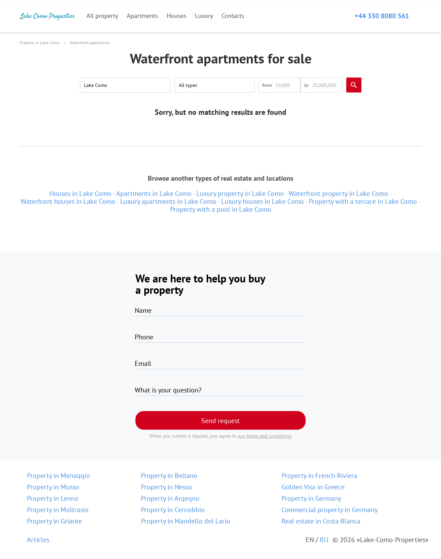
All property (102, 16)
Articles (38, 539)
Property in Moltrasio (58, 509)
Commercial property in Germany (329, 509)
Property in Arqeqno (170, 498)
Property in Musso (53, 486)
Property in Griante (54, 521)
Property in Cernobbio (173, 509)
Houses (176, 16)
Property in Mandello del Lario (185, 521)
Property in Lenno (53, 498)
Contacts (233, 16)
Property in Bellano (169, 475)
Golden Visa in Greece (313, 486)
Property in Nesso (166, 486)
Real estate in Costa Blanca (320, 521)
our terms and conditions (264, 436)
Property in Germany (311, 498)
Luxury (204, 16)
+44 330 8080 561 (382, 15)
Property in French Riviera (319, 475)
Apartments (142, 16)
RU (324, 539)
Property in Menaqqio (58, 475)
